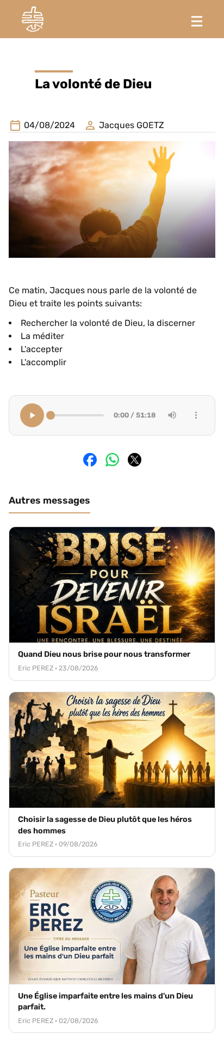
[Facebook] (90, 460)
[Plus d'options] (196, 415)
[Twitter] (134, 460)
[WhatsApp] (112, 460)
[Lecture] (32, 415)
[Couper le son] (172, 415)
